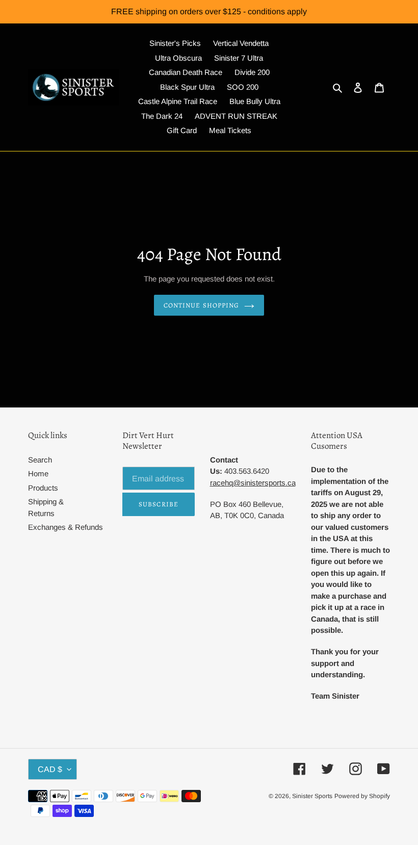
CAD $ (50, 769)
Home (38, 473)
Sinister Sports (312, 796)
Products (43, 487)
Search (40, 459)
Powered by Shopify (362, 796)
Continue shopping (201, 305)
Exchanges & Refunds (65, 527)
